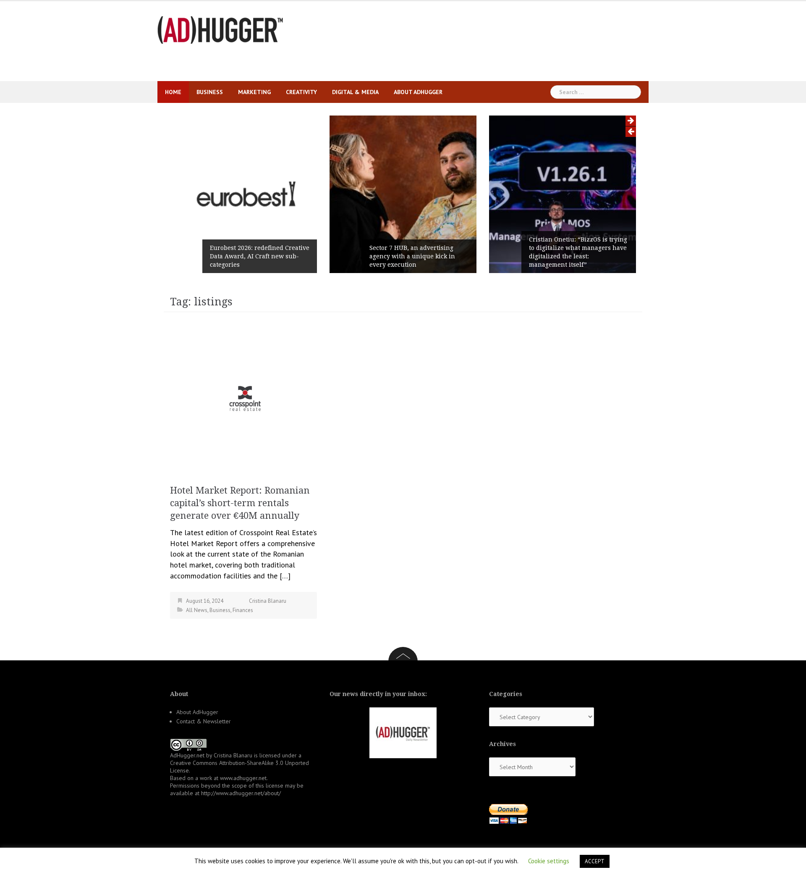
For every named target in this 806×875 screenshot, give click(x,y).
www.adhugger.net (243, 778)
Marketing (254, 92)
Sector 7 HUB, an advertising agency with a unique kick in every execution (412, 256)
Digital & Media (355, 92)
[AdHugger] (220, 29)
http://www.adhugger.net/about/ (241, 793)
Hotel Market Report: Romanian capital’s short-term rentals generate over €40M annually (240, 503)
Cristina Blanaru (267, 600)
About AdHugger (418, 92)
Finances (243, 610)
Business (209, 92)
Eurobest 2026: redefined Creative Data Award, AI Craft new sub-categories (259, 256)
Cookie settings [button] (548, 861)
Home (173, 92)
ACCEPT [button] (594, 861)
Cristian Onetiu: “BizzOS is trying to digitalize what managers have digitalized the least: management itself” (578, 252)
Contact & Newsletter (203, 721)
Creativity (301, 92)
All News (196, 610)
